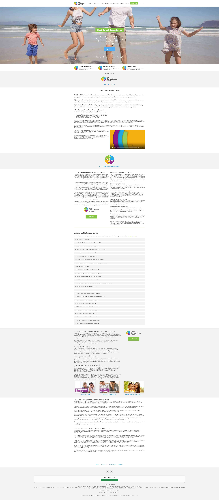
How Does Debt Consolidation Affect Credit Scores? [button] (87, 313)
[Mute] (140, 147)
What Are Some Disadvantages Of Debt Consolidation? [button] (87, 316)
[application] (127, 139)
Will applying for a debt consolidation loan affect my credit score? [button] (90, 296)
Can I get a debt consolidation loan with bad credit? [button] (87, 300)
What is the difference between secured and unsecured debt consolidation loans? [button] (94, 283)
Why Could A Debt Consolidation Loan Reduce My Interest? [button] (88, 320)
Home (97, 464)
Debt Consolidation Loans (104, 492)
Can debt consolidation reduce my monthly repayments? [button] (88, 293)
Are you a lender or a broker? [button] (82, 266)
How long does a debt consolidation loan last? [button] (86, 286)
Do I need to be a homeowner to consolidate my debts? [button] (88, 242)
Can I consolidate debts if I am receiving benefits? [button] (87, 256)
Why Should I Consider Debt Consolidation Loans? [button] (86, 310)
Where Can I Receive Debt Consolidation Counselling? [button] (87, 323)
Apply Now (109, 49)
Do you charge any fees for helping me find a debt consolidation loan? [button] (91, 262)
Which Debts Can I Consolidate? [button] (83, 239)
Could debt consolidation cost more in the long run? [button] (87, 279)
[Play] (112, 147)
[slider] (127, 147)
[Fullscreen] (142, 147)
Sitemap (120, 464)
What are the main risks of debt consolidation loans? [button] (88, 246)
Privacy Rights (112, 464)
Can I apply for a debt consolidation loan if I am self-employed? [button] (90, 259)
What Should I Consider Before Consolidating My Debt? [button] (88, 306)
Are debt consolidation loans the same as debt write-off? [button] (89, 289)
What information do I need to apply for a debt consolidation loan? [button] (91, 249)
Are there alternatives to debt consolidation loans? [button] (87, 269)
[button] (91, 216)
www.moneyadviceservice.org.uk (112, 490)
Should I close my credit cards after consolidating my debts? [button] (89, 273)
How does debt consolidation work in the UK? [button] (86, 303)
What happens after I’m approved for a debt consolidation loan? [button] (90, 276)
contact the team (132, 236)
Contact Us (104, 464)
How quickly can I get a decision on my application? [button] (87, 252)
